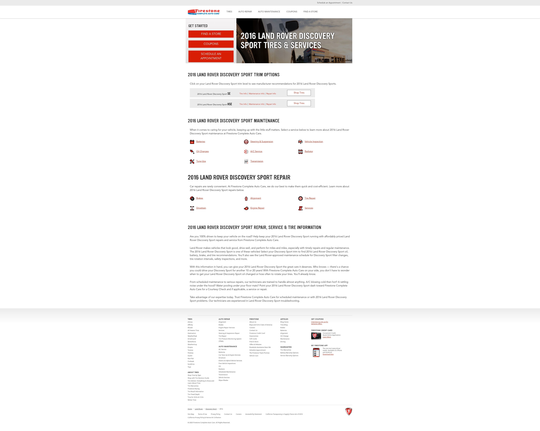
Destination (192, 333)
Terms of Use (202, 414)
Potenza (190, 353)
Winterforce (192, 342)
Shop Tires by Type (194, 375)
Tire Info (243, 94)
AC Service (222, 349)
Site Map (191, 414)
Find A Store (211, 34)
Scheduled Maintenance (227, 372)
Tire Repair (222, 336)
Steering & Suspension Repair (229, 333)
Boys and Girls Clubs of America (260, 325)
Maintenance (284, 339)
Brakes (221, 325)
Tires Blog (284, 325)
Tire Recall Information (196, 392)
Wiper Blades (223, 380)
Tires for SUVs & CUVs (195, 397)
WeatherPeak (192, 336)
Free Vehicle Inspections (227, 363)
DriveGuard (192, 339)
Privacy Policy (215, 414)
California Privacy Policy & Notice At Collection (204, 417)
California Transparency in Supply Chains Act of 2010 (284, 414)
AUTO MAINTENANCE (269, 12)
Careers (252, 328)
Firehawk (191, 361)
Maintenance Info (256, 94)
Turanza (190, 350)
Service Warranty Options (289, 356)
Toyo (189, 367)
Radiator (222, 369)
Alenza (190, 322)
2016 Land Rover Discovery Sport (213, 94)
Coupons (211, 44)
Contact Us (347, 3)
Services (221, 330)
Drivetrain (222, 358)
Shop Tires (299, 93)
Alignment (222, 322)
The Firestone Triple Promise (259, 353)
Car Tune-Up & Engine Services (229, 355)
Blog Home (284, 322)
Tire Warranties (193, 386)
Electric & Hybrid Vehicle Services (230, 361)
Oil (220, 366)
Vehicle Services (224, 377)
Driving (282, 342)
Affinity (190, 325)
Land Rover (199, 409)
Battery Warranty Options (289, 353)
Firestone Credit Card (257, 333)
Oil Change (284, 336)
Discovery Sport (211, 409)
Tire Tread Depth (194, 394)
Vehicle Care (253, 356)
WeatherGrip (192, 344)
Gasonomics (253, 336)
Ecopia (190, 347)
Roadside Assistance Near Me (260, 347)
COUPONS (291, 12)
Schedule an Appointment (329, 3)
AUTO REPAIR (245, 12)
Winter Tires (192, 400)
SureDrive (191, 364)
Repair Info (271, 94)
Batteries (222, 352)
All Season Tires (193, 330)
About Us (252, 322)
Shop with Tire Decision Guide (198, 378)
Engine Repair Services (227, 328)
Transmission (223, 375)
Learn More (327, 337)
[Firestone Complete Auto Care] (204, 12)
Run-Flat (191, 358)
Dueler (190, 356)
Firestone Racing (194, 389)
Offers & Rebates (255, 344)
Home (190, 409)
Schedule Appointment (257, 350)
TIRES (229, 12)
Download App (328, 354)
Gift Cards (253, 339)
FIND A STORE (310, 12)
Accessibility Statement (253, 414)
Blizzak (190, 328)
